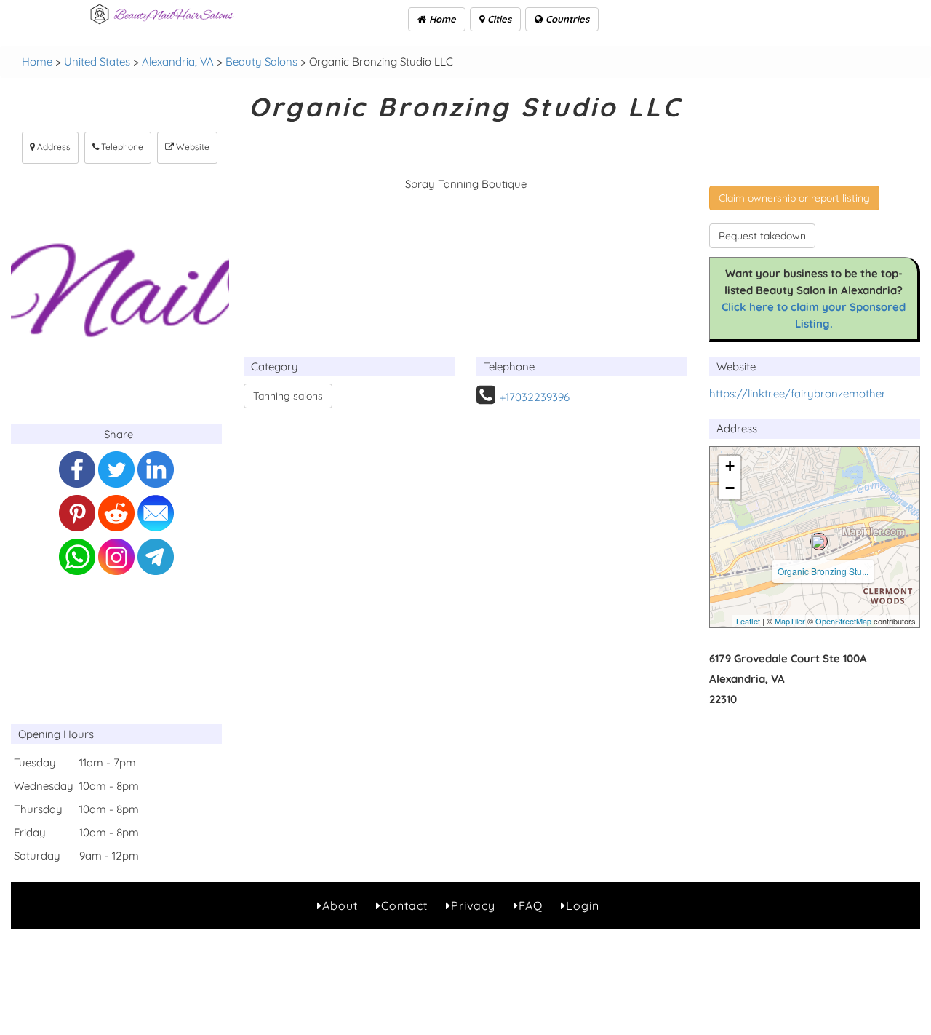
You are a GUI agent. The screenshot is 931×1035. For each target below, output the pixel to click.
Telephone (121, 146)
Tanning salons (288, 395)
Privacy (473, 905)
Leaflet (748, 621)
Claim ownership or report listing (794, 198)
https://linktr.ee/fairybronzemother (797, 393)
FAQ (531, 905)
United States (97, 61)
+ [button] (730, 466)
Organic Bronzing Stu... (823, 571)
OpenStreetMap (843, 621)
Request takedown (762, 235)
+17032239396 (535, 397)
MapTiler (790, 621)
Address (53, 146)
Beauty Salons (261, 61)
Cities (497, 19)
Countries (566, 19)
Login (582, 905)
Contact (404, 905)
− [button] (730, 488)
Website (191, 146)
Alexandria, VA (178, 61)
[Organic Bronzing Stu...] (819, 541)
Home (441, 19)
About (340, 905)
